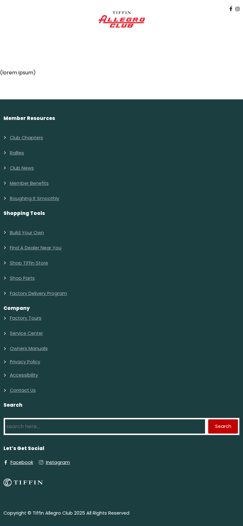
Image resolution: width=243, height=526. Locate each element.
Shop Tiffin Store (29, 263)
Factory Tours (25, 318)
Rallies (17, 153)
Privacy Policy (25, 362)
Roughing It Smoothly (34, 198)
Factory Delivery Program (38, 293)
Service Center (26, 333)
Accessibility (24, 375)
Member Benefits (29, 183)
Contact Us (23, 390)
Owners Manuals (29, 348)
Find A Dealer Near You (35, 248)
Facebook (21, 462)
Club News (22, 168)
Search (223, 426)
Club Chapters (26, 138)
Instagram (58, 462)
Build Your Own (27, 232)
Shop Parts (22, 278)
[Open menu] (121, 36)
